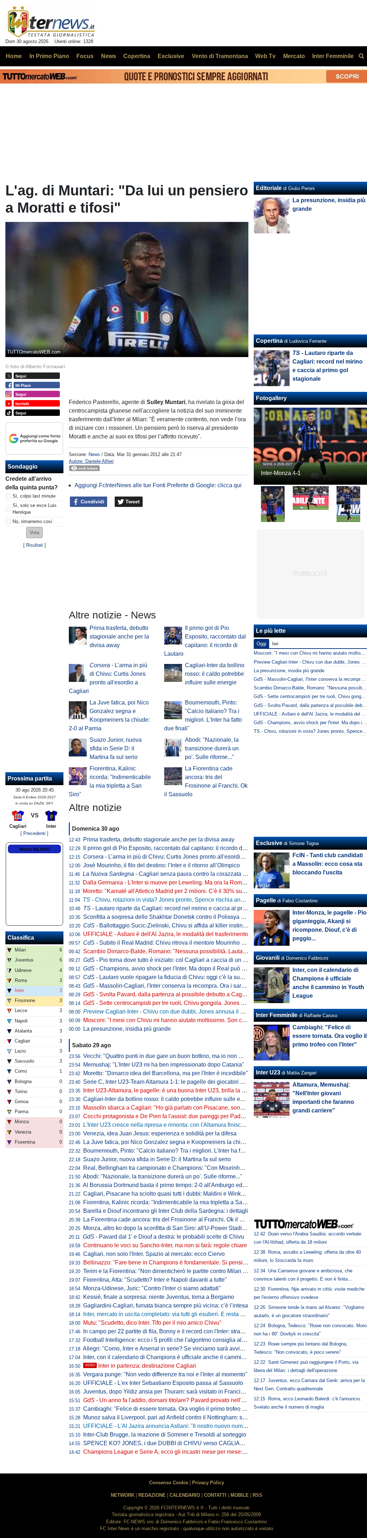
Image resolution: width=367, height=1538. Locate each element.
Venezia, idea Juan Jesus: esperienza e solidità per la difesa (160, 1133)
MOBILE (239, 1495)
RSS (257, 1495)
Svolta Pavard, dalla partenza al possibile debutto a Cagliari (167, 994)
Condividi (91, 501)
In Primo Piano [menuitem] (49, 56)
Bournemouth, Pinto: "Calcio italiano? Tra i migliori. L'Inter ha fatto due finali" (179, 1151)
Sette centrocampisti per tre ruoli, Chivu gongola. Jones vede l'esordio (179, 1003)
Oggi (261, 643)
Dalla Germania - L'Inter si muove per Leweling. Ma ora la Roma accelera (175, 882)
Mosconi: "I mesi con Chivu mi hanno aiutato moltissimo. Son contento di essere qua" (191, 1020)
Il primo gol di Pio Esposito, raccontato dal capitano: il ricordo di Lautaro (173, 848)
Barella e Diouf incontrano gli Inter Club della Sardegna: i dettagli (165, 1211)
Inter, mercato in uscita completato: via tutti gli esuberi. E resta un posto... (174, 1314)
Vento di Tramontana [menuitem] (220, 56)
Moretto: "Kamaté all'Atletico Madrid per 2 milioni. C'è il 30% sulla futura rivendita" (186, 891)
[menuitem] (361, 56)
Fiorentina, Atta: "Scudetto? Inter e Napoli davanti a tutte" (155, 1280)
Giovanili (268, 958)
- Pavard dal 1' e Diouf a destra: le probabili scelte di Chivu (163, 1237)
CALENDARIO (185, 1495)
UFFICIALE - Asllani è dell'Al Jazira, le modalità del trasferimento (165, 934)
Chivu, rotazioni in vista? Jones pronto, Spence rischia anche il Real (175, 900)
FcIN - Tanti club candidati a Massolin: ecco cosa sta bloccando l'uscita (327, 863)
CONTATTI (215, 1495)
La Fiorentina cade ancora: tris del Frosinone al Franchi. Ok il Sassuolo (173, 1219)
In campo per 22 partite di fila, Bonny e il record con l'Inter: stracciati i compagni (183, 1331)
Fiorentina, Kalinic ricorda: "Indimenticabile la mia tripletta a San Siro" (171, 1202)
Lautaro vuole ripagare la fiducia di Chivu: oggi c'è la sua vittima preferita (183, 977)
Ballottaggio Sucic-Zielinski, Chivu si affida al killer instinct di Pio (173, 925)
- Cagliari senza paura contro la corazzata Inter (168, 874)
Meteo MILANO (34, 849)
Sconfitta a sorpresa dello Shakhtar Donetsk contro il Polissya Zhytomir (173, 917)
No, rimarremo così (32, 521)
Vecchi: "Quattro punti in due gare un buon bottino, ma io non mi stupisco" (176, 1056)
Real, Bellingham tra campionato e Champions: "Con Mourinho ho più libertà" (181, 1168)
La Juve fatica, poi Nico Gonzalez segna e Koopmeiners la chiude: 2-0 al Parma (184, 1142)
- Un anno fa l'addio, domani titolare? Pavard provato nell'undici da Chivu (182, 1400)
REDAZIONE (152, 1495)
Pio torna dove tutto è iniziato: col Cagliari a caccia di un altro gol (173, 960)
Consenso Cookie (168, 1482)
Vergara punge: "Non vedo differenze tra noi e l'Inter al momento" (165, 1374)
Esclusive (269, 843)
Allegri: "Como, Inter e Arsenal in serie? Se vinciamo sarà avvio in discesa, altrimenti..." (193, 1348)
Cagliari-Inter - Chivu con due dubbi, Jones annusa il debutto (171, 1011)
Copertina (269, 341)
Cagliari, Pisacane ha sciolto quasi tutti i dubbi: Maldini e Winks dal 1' (171, 1194)
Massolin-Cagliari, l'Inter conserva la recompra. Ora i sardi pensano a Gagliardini (193, 986)
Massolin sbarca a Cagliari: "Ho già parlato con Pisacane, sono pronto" (173, 1108)
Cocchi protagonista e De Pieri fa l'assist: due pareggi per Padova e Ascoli (177, 1116)
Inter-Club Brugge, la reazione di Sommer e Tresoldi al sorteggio (164, 1435)
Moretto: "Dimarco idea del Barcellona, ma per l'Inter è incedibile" (165, 1073)
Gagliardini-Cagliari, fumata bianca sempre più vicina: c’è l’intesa (165, 1305)
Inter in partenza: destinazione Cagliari (140, 1366)
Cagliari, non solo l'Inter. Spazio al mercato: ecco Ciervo (154, 1254)
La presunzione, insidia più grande (127, 1029)
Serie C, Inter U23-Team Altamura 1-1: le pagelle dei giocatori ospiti (168, 1082)
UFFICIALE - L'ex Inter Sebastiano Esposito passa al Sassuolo (163, 1383)
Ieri (275, 643)
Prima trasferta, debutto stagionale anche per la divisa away (119, 636)
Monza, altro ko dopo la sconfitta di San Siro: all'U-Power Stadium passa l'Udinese (187, 1228)
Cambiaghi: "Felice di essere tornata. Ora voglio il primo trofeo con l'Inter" (175, 1409)
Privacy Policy (208, 1482)
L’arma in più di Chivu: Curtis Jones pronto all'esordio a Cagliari (176, 857)
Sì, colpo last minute (34, 496)
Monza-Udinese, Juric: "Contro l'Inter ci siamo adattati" (152, 1288)
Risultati (34, 545)
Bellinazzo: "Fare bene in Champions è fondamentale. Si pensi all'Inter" (173, 1262)
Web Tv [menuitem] (265, 56)
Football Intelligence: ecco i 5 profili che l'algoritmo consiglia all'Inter (169, 1340)
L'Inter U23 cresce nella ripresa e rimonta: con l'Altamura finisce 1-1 (168, 1125)
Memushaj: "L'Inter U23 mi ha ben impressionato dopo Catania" (163, 1065)
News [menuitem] (108, 56)
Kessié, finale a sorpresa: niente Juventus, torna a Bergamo (158, 1297)
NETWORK (122, 1495)
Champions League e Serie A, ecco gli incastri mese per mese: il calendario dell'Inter (190, 1452)
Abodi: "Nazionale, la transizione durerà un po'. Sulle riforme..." (212, 748)
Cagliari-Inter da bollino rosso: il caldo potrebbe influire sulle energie (214, 673)
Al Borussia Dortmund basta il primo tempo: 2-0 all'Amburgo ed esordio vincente (184, 1185)
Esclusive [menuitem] (171, 56)
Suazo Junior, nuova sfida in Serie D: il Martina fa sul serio (116, 748)
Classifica (21, 938)
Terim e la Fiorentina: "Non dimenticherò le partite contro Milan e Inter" (172, 1271)
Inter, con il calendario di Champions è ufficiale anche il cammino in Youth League (187, 1357)
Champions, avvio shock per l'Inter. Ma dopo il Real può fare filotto (174, 968)
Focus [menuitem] (85, 56)
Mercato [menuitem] (294, 56)
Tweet (132, 501)
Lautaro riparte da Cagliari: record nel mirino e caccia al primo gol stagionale (186, 908)
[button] (34, 532)
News (94, 454)
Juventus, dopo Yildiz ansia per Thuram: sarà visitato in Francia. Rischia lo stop (183, 1392)
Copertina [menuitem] (136, 56)
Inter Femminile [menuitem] (333, 56)
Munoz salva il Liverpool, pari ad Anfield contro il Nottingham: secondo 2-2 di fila (184, 1417)
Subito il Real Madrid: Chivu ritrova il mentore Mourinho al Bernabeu (177, 943)
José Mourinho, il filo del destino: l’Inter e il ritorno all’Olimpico (161, 865)
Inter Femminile (276, 1015)
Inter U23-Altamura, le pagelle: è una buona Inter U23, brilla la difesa (170, 1090)
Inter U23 (268, 1072)
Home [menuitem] (14, 56)
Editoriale (269, 188)
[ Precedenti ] (34, 833)
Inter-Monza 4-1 (281, 473)
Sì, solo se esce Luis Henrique (35, 509)
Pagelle (266, 900)
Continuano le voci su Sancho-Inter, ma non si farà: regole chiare (165, 1245)
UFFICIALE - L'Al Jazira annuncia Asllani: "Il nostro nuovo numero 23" (172, 1426)
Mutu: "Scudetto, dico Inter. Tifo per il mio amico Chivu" (152, 1323)
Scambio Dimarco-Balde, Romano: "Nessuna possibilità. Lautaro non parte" (179, 951)
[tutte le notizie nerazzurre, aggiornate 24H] (51, 22)
